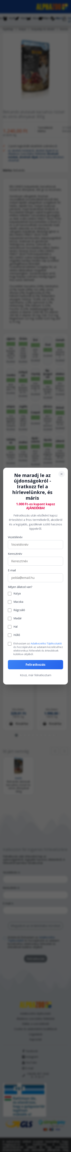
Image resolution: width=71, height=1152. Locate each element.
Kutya (17, 593)
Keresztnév (15, 554)
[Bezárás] (61, 474)
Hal (15, 626)
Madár (17, 618)
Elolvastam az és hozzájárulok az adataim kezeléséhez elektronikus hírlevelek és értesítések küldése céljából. (38, 649)
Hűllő (16, 635)
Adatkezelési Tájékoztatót (46, 643)
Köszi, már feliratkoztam (35, 675)
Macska (18, 602)
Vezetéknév (15, 537)
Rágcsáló (19, 610)
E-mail (12, 570)
